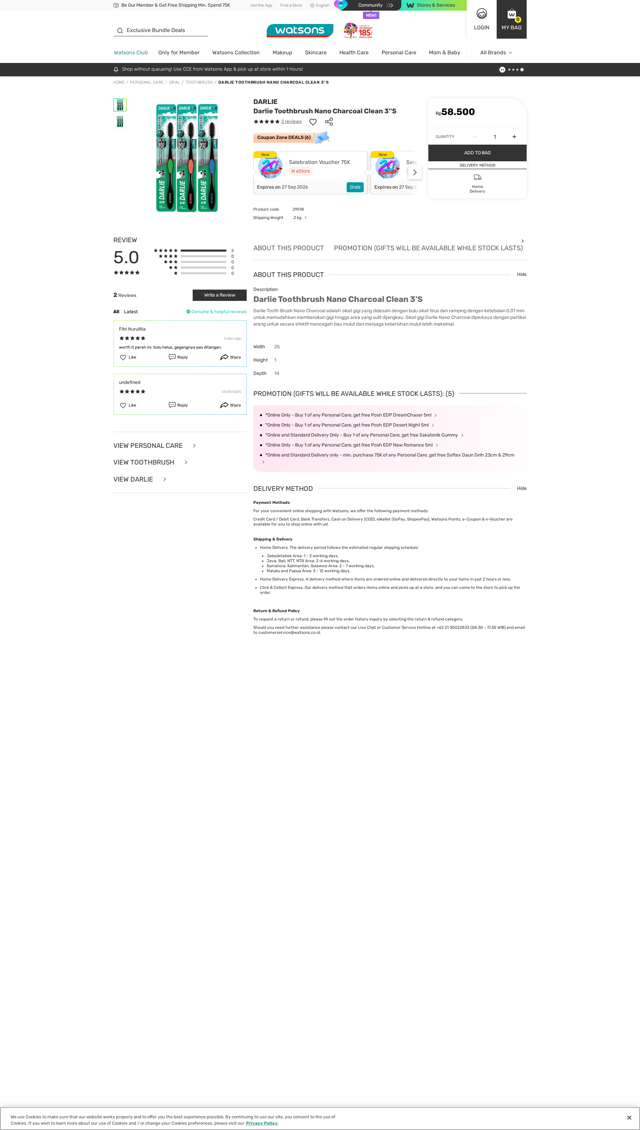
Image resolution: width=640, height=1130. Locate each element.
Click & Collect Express (281, 587)
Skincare (316, 52)
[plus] (514, 136)
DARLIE (265, 102)
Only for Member (179, 52)
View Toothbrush (144, 462)
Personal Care (399, 52)
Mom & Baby (444, 52)
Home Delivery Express (282, 579)
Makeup (282, 52)
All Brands (493, 52)
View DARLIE (134, 479)
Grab (355, 187)
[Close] (629, 1117)
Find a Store (291, 5)
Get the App (261, 5)
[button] (512, 19)
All (116, 312)
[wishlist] (313, 122)
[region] (320, 1118)
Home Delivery (274, 547)
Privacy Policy (262, 1123)
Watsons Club (131, 52)
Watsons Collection (236, 52)
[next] (415, 172)
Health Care (354, 52)
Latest (131, 312)
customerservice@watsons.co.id (289, 632)
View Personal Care (148, 445)
